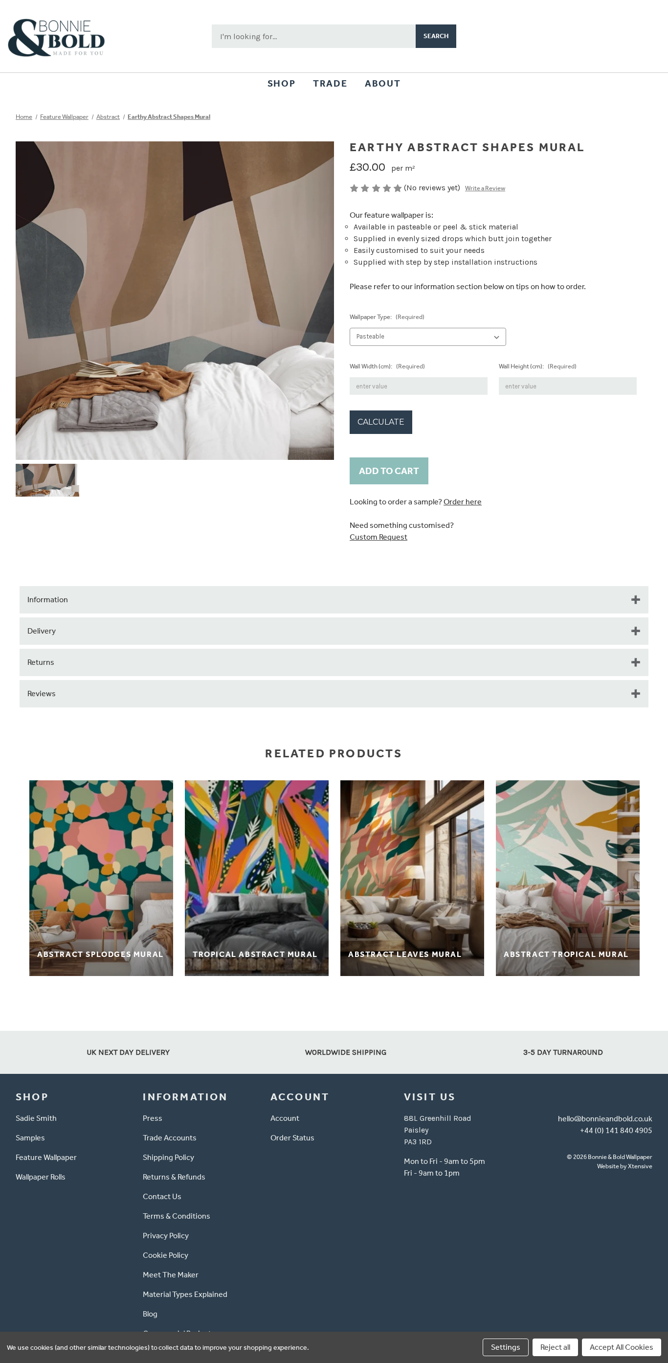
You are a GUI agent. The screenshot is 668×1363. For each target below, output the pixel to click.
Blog (150, 1313)
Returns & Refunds (174, 1176)
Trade (330, 83)
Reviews (41, 693)
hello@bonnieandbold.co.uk (605, 1118)
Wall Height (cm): (538, 366)
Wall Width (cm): (387, 366)
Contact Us (162, 1196)
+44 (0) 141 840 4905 (616, 1130)
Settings (505, 1347)
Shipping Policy (168, 1157)
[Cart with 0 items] (646, 36)
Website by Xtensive (624, 1166)
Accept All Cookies (621, 1347)
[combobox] (314, 36)
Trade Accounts (170, 1137)
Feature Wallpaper (46, 1157)
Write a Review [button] (485, 188)
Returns (40, 662)
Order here (463, 501)
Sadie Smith (36, 1118)
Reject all (555, 1347)
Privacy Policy (166, 1235)
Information (47, 599)
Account (284, 1118)
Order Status (292, 1137)
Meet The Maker (171, 1274)
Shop (281, 83)
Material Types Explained (185, 1294)
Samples (30, 1137)
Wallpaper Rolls (41, 1176)
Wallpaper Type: (387, 316)
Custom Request (378, 537)
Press (152, 1118)
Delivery (41, 631)
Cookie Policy (165, 1255)
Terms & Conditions (176, 1216)
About (383, 83)
